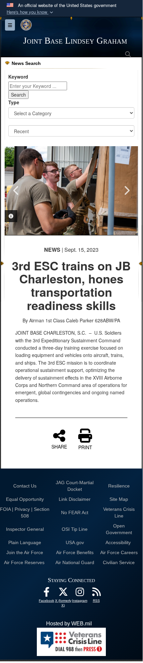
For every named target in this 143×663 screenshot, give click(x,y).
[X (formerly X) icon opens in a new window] (63, 593)
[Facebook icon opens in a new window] (46, 593)
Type (13, 102)
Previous (16, 190)
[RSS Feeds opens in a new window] (96, 593)
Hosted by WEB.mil (69, 623)
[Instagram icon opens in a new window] (79, 593)
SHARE (59, 446)
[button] (30, 12)
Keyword (18, 76)
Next (126, 190)
